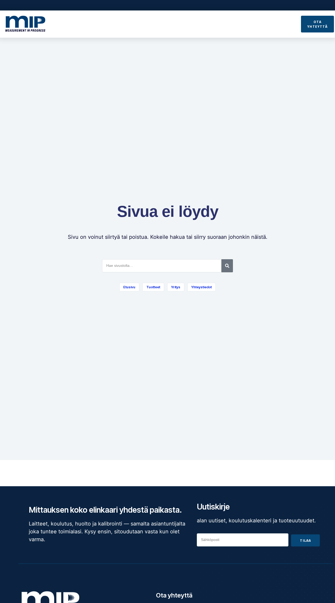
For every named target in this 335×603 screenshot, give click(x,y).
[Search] (227, 265)
